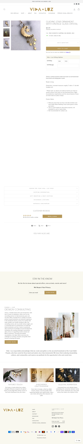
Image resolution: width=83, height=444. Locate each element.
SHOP (22, 13)
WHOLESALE (51, 13)
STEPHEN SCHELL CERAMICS (64, 13)
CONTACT (34, 414)
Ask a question (62, 42)
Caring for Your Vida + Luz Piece (41, 188)
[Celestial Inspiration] (67, 375)
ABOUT (30, 13)
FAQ (35, 13)
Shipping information (41, 192)
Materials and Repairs (41, 203)
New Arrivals (15, 13)
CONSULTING (42, 13)
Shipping (48, 29)
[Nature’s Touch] (15, 375)
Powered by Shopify (41, 437)
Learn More (11, 342)
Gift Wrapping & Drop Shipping (41, 196)
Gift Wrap (49, 60)
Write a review (52, 216)
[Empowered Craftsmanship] (41, 375)
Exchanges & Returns (41, 199)
